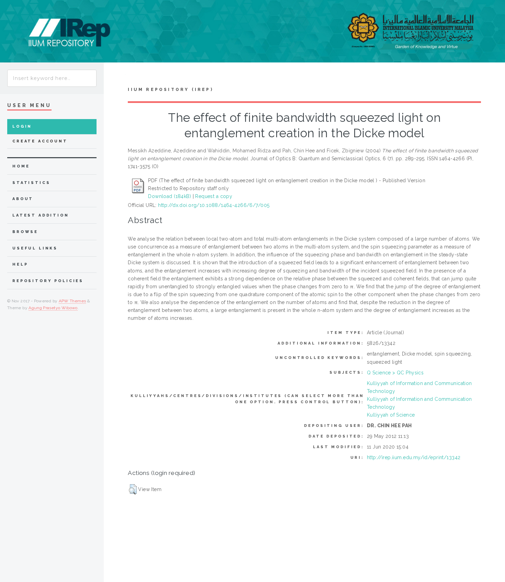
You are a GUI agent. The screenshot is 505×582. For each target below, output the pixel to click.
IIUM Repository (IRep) (170, 89)
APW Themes (72, 301)
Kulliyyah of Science (391, 415)
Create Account (40, 141)
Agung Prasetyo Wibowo (53, 307)
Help (20, 264)
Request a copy (213, 196)
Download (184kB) (169, 196)
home (21, 166)
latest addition (40, 215)
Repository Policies (47, 281)
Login (22, 126)
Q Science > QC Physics (395, 372)
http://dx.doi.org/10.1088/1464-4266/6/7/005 (213, 205)
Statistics (31, 183)
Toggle (114, 76)
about (22, 199)
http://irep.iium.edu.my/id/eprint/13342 (413, 457)
